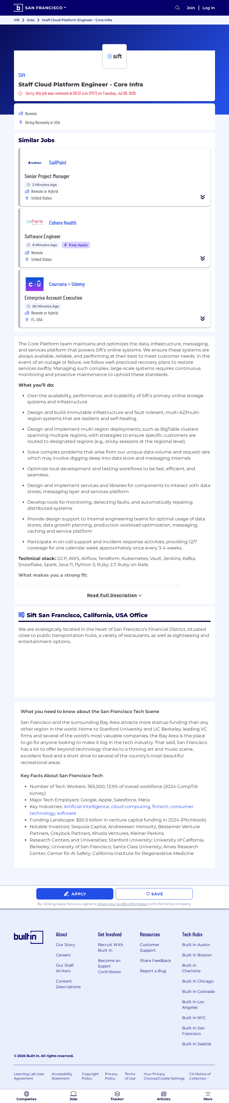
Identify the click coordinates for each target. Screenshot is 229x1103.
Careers (63, 954)
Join (191, 7)
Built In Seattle (196, 1043)
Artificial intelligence (86, 806)
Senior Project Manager (47, 176)
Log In (208, 7)
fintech (160, 806)
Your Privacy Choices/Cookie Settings (164, 1076)
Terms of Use (130, 1076)
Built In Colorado (198, 991)
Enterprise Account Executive (53, 297)
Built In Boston (197, 954)
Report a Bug (153, 970)
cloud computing (130, 806)
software (66, 813)
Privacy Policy (111, 1076)
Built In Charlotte (191, 968)
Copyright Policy (90, 1076)
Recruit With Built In (110, 947)
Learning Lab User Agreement (29, 1076)
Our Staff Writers (65, 968)
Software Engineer (43, 236)
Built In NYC (194, 1017)
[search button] (177, 8)
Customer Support (149, 947)
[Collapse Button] (202, 197)
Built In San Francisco (193, 1031)
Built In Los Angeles (193, 1004)
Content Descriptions (68, 984)
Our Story (65, 944)
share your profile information (123, 904)
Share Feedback (155, 960)
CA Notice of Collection (200, 1076)
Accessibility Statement (62, 1076)
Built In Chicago (198, 981)
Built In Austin (196, 944)
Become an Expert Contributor (109, 966)
